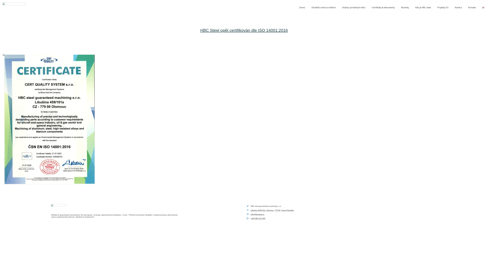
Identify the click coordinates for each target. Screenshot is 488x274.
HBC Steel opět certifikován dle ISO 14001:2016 (244, 30)
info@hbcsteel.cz (257, 214)
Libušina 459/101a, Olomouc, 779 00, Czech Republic (272, 210)
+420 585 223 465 (258, 218)
